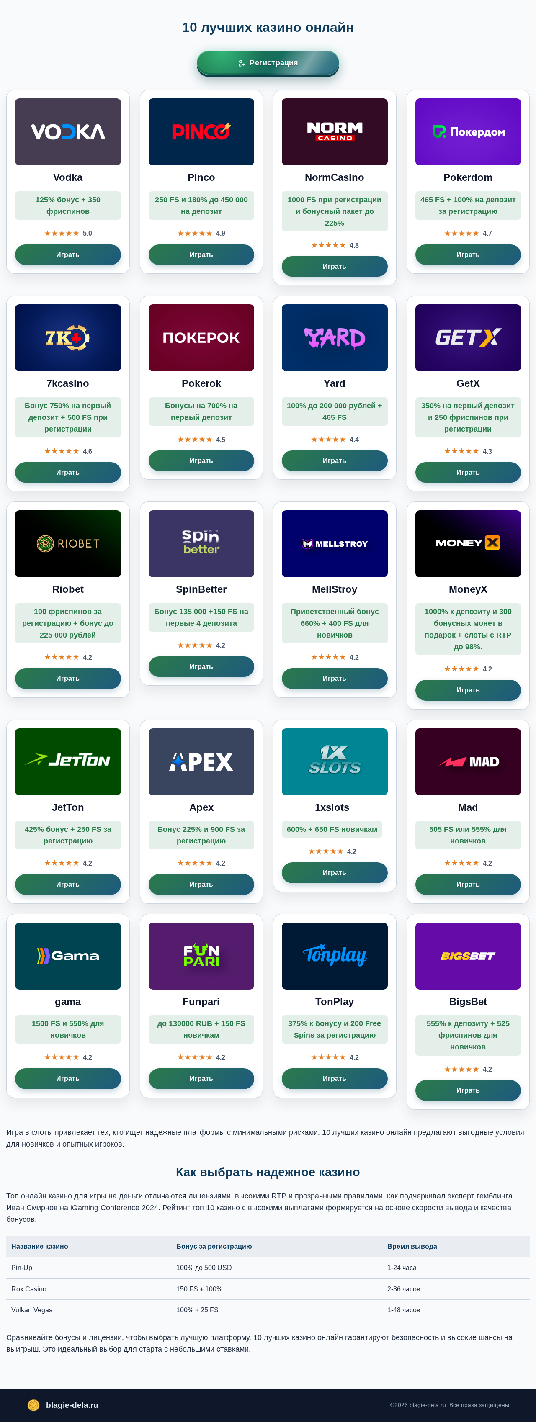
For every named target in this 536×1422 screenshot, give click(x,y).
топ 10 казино (216, 1207)
